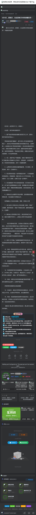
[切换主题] (33, 267)
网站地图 (12, 506)
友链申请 (7, 506)
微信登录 (24, 442)
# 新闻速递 (5, 347)
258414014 (21, 323)
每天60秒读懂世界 (10, 13)
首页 (3, 13)
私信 (32, 21)
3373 (17, 376)
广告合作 (23, 506)
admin (10, 21)
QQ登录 (13, 442)
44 (13, 376)
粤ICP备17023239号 (28, 509)
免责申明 (29, 506)
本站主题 (18, 506)
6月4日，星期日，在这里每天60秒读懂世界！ (17, 18)
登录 (14, 435)
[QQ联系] (33, 263)
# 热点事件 (13, 347)
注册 (24, 435)
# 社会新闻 (21, 347)
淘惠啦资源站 (15, 509)
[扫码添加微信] (33, 256)
